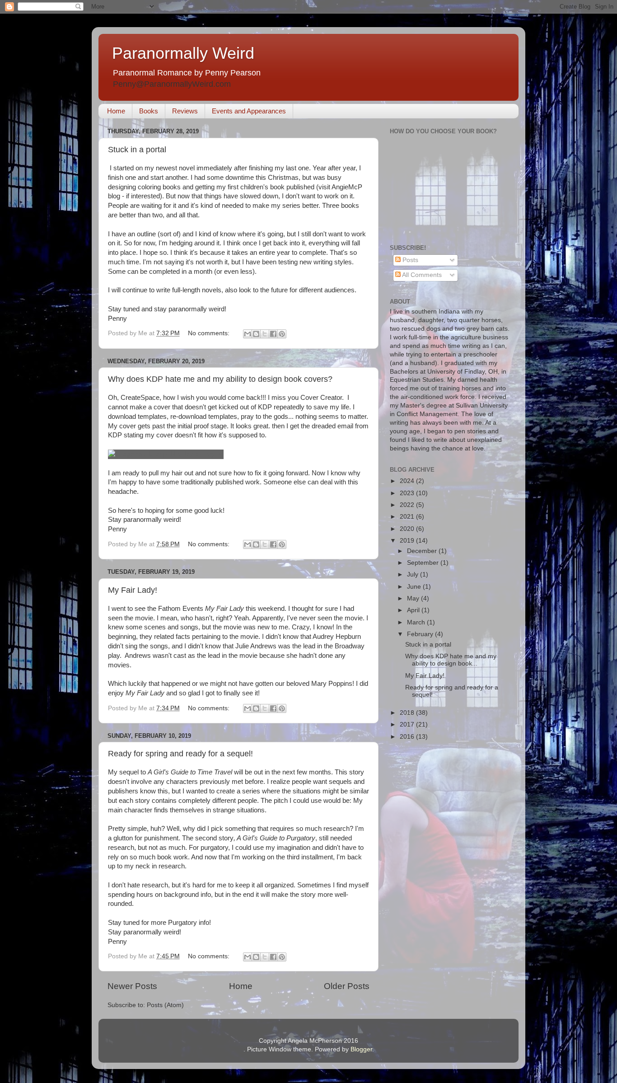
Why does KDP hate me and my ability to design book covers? (220, 379)
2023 (408, 493)
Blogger (361, 1049)
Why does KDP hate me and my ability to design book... (450, 660)
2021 (408, 516)
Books (148, 111)
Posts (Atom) (165, 1005)
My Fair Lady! (132, 590)
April (414, 610)
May (414, 598)
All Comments (421, 275)
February (421, 634)
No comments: (209, 333)
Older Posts (346, 986)
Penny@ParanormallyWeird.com (172, 84)
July (413, 574)
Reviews (185, 111)
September (423, 562)
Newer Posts (132, 986)
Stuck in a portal (137, 149)
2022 (408, 505)
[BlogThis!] (256, 333)
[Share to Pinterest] (281, 333)
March (417, 622)
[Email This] (247, 333)
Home (116, 111)
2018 (408, 712)
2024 (408, 481)
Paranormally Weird (183, 53)
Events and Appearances (249, 111)
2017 (408, 724)
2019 (408, 540)
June (415, 586)
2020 (408, 528)
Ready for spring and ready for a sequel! (180, 753)
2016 (408, 736)
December (423, 551)
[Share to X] (264, 333)
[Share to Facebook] (273, 333)
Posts (409, 260)
